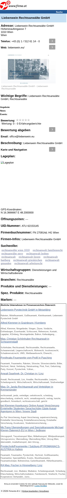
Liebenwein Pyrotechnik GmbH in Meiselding (25, 309)
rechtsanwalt (8, 256)
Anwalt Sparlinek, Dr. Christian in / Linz (22, 373)
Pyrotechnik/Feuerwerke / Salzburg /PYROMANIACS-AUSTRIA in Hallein (30, 448)
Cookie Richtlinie (40, 486)
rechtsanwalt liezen (29, 256)
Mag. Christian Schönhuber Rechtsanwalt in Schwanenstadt (25, 340)
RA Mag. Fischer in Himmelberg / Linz (21, 465)
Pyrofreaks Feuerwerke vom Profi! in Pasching (26, 357)
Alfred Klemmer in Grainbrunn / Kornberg (23, 322)
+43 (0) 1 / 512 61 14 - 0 (20, 41)
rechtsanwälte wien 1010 (16, 250)
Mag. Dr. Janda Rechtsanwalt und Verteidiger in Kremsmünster (27, 388)
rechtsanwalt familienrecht (48, 250)
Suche (59, 12)
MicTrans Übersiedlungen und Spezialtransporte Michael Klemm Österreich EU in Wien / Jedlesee (32, 429)
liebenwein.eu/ (12, 47)
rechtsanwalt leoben (37, 253)
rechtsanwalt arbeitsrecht (28, 263)
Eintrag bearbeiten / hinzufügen (35, 491)
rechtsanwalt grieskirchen (27, 260)
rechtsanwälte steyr (12, 253)
